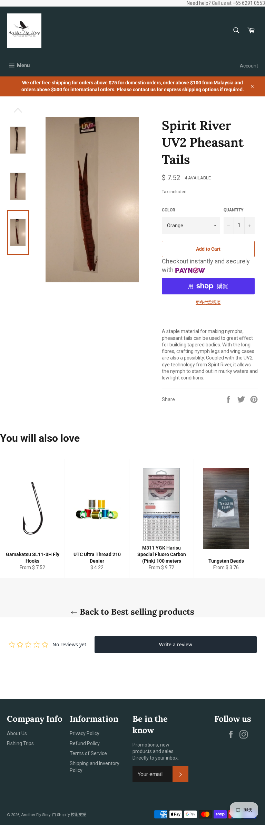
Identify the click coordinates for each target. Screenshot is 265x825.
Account (249, 66)
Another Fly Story (35, 815)
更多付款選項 (208, 302)
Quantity (233, 210)
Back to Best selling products (136, 611)
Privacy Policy (84, 733)
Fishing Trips (20, 743)
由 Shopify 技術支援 (69, 815)
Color (168, 210)
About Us (17, 733)
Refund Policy (85, 743)
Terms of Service (88, 753)
